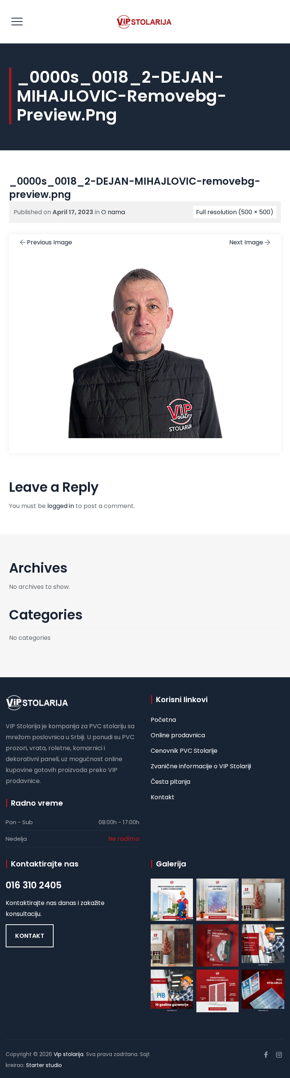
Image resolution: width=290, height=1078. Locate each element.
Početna (163, 719)
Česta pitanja (170, 781)
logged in (60, 506)
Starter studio (44, 1065)
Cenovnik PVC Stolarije (184, 750)
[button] (30, 935)
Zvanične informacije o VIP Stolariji (201, 766)
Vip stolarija (68, 1054)
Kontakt (162, 797)
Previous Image (49, 242)
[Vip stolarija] (144, 21)
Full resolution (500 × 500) (234, 212)
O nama (113, 212)
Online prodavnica (178, 735)
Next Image (246, 242)
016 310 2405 (34, 885)
